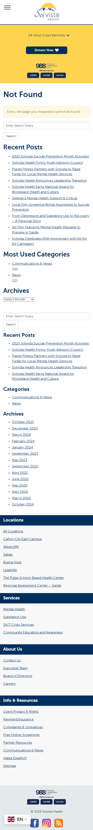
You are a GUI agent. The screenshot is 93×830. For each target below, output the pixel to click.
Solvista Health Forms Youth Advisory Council (47, 163)
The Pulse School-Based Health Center (33, 578)
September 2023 (25, 454)
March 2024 (21, 435)
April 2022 (20, 473)
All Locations (13, 531)
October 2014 (23, 504)
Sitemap (9, 766)
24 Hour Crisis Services (46, 35)
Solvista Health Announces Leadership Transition (49, 180)
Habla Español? (15, 758)
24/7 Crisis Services (18, 625)
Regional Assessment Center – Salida (32, 585)
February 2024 (23, 441)
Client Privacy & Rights (20, 712)
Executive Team (15, 668)
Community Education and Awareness (33, 632)
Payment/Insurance (18, 719)
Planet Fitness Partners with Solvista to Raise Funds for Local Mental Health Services (46, 171)
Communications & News (32, 264)
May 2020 (19, 485)
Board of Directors (17, 676)
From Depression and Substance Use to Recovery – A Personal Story (50, 218)
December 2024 (25, 428)
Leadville (10, 570)
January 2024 (22, 447)
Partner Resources (17, 743)
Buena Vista (12, 562)
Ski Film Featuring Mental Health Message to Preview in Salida (46, 230)
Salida (7, 554)
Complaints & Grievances (23, 727)
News (16, 275)
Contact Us (12, 660)
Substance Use (14, 617)
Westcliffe (11, 547)
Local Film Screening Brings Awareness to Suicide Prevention (50, 207)
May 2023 (19, 460)
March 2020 (21, 498)
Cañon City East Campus (22, 539)
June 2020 (20, 479)
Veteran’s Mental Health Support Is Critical (44, 198)
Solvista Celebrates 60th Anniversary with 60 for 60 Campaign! (49, 241)
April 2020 (20, 492)
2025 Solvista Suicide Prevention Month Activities (50, 156)
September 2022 (25, 466)
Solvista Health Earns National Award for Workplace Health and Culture (43, 189)
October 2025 (23, 422)
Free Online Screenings (21, 735)
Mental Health (14, 609)
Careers (9, 684)
